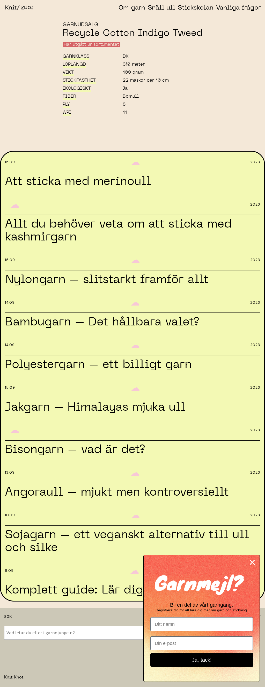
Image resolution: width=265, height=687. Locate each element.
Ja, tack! (202, 660)
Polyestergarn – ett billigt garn (98, 364)
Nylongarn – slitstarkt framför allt (107, 279)
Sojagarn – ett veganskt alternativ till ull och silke (127, 541)
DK (126, 56)
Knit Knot (14, 677)
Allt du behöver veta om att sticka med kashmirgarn (118, 230)
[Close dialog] (252, 562)
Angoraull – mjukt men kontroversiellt (117, 492)
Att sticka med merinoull (78, 181)
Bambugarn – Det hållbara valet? (102, 322)
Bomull (131, 96)
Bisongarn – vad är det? (75, 449)
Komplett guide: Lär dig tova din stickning (129, 590)
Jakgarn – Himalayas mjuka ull (95, 407)
